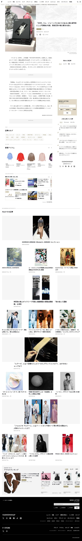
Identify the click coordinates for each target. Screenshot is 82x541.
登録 (67, 112)
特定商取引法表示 (76, 530)
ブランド (56, 527)
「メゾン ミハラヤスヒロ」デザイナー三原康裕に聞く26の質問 (56, 483)
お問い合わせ (69, 530)
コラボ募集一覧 (23, 189)
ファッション (13, 4)
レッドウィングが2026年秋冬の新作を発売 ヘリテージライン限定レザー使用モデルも (30, 475)
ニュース (9, 1)
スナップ (47, 1)
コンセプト (76, 527)
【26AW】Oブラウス (41, 165)
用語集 (70, 1)
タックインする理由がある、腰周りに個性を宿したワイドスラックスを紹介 (68, 147)
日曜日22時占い (63, 514)
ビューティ (18, 1)
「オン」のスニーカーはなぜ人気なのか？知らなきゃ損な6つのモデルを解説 (68, 128)
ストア (23, 1)
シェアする (46, 34)
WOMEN (67, 109)
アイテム (61, 527)
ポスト (58, 1)
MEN (61, 109)
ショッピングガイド (52, 530)
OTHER (74, 109)
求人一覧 (15, 176)
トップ (2, 4)
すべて (60, 63)
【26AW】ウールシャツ (20, 165)
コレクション (53, 1)
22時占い (36, 1)
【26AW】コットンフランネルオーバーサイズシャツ (31, 167)
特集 (14, 1)
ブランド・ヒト (29, 1)
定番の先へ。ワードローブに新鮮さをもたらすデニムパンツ (68, 154)
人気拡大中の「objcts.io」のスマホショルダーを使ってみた (67, 135)
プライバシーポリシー (62, 530)
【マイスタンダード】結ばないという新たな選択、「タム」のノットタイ (68, 141)
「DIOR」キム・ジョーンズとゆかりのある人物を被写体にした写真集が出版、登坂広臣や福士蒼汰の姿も (38, 4)
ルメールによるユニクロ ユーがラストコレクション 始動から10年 (68, 483)
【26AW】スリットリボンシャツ (10, 166)
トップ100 (41, 1)
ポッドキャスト (64, 1)
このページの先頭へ (8, 500)
